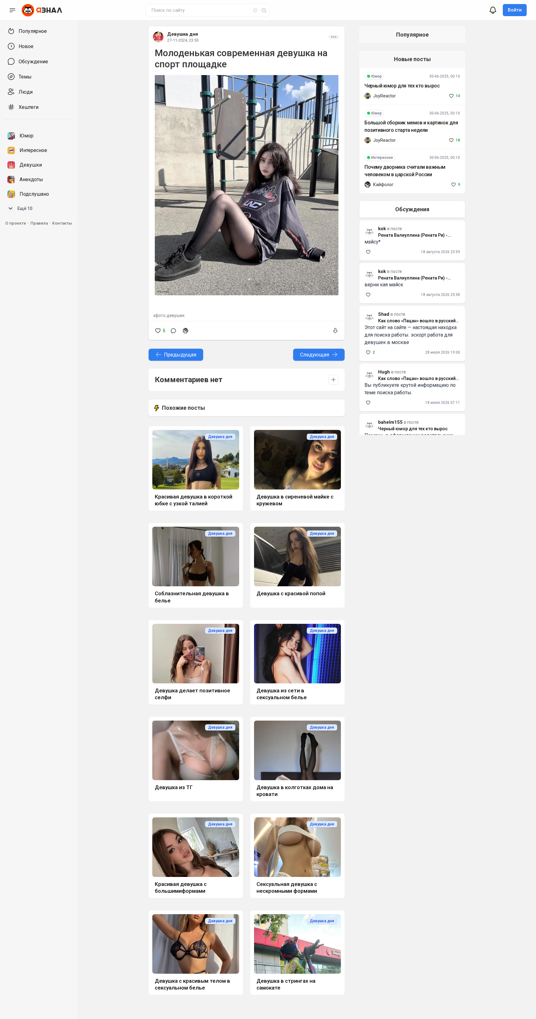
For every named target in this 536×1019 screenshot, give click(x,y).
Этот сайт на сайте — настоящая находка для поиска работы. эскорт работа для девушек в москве (410, 334)
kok (382, 271)
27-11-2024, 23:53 (183, 40)
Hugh (384, 372)
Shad (383, 314)
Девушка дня (182, 34)
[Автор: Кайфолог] (185, 330)
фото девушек (170, 315)
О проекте (15, 223)
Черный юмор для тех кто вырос (402, 86)
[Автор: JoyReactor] (367, 96)
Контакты (62, 223)
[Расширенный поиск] (252, 9)
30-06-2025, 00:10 (444, 76)
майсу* (372, 242)
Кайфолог (383, 184)
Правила (39, 223)
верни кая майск (383, 285)
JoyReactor (384, 95)
